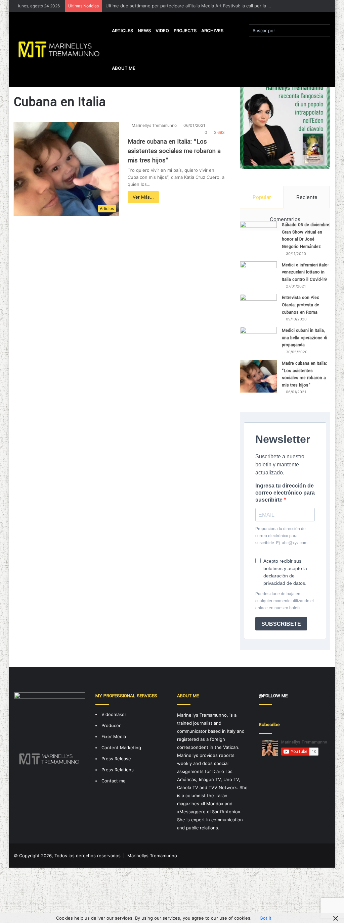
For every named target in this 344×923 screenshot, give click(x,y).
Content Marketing (121, 747)
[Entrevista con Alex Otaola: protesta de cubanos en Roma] (258, 304)
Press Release (116, 758)
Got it (265, 918)
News (144, 30)
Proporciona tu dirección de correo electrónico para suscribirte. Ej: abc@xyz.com (281, 535)
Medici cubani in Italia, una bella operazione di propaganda (304, 337)
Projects (185, 30)
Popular (262, 197)
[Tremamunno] (62, 49)
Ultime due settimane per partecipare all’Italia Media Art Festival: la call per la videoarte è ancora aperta (213, 5)
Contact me (113, 780)
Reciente (306, 197)
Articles (122, 30)
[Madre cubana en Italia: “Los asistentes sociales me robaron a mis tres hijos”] (258, 376)
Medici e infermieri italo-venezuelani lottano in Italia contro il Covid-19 (305, 272)
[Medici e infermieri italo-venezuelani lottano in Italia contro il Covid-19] (258, 274)
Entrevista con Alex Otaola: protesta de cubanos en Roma (300, 305)
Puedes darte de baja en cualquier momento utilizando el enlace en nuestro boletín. (284, 601)
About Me (123, 68)
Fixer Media (113, 736)
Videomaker (113, 714)
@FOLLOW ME (273, 696)
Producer (111, 725)
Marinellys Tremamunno (154, 125)
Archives (212, 30)
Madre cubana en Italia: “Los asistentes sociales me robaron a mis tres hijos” (174, 151)
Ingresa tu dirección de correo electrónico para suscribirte (285, 493)
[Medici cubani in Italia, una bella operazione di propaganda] (258, 339)
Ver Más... (143, 197)
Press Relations (117, 769)
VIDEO (162, 30)
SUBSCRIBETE (281, 624)
